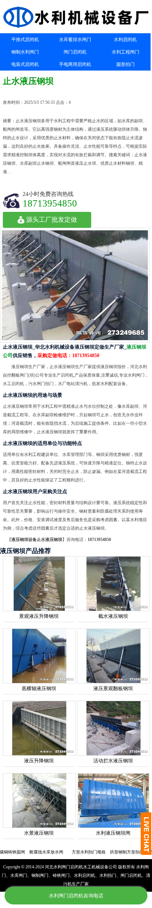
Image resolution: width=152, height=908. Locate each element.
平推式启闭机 (25, 39)
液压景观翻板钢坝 (113, 688)
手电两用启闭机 (75, 64)
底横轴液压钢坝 (39, 688)
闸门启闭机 (75, 52)
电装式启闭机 (25, 64)
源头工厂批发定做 (51, 219)
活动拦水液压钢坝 (113, 760)
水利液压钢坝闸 (113, 833)
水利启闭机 (125, 39)
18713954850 (50, 203)
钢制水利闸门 (25, 52)
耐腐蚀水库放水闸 (35, 852)
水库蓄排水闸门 (75, 39)
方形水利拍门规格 (77, 852)
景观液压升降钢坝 (39, 616)
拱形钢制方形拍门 (116, 852)
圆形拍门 (125, 64)
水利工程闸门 (125, 52)
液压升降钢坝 (39, 760)
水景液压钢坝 (39, 833)
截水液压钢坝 (113, 616)
